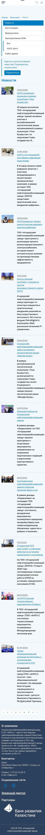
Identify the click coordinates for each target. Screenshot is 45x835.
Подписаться (12, 72)
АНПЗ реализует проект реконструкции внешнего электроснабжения (29, 224)
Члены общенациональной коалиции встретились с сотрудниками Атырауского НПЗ (29, 657)
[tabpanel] (22, 810)
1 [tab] (22, 818)
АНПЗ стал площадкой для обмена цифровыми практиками (28, 157)
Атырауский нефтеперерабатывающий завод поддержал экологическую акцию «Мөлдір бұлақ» (30, 349)
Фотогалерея (11, 28)
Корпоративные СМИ (15, 38)
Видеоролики (11, 33)
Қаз (11, 12)
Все (8, 43)
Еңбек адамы (11, 53)
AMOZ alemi (12, 48)
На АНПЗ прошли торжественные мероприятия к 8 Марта (28, 601)
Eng (11, 17)
